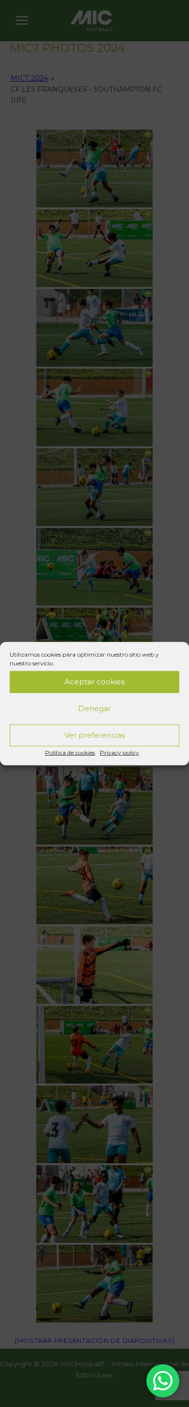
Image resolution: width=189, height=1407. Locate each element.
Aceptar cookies (94, 681)
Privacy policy (119, 752)
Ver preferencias (94, 735)
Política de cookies (70, 752)
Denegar (94, 708)
